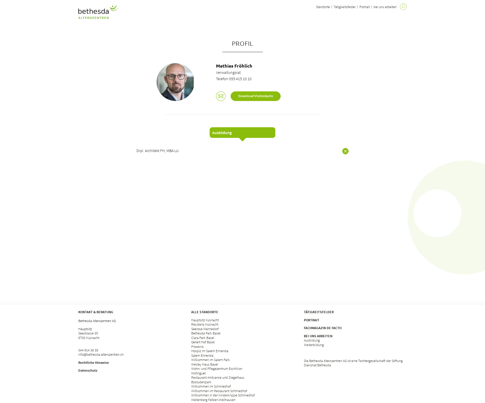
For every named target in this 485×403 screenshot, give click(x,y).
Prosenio (197, 346)
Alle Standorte (204, 312)
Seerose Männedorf (205, 329)
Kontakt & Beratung (95, 312)
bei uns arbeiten (385, 7)
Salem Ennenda (202, 355)
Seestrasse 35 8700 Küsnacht (88, 335)
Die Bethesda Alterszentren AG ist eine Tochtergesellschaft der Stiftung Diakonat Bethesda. (353, 363)
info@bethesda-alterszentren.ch (101, 354)
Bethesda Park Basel (206, 333)
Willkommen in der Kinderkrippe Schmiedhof (223, 395)
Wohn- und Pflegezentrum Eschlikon (216, 368)
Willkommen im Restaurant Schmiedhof (219, 391)
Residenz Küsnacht (204, 324)
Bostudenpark (201, 382)
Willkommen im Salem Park (210, 359)
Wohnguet (198, 373)
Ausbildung (312, 340)
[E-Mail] (221, 96)
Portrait (364, 7)
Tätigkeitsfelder (345, 7)
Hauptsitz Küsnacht (205, 320)
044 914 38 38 (88, 350)
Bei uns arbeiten (318, 336)
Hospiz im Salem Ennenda (209, 351)
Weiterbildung (314, 345)
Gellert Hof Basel (203, 342)
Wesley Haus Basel (204, 364)
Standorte (323, 7)
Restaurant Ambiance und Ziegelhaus (217, 377)
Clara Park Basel (202, 337)
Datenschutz (87, 370)
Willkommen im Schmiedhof (211, 386)
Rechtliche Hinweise (93, 362)
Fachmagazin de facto (323, 328)
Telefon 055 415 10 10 (234, 78)
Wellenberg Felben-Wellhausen (213, 399)
